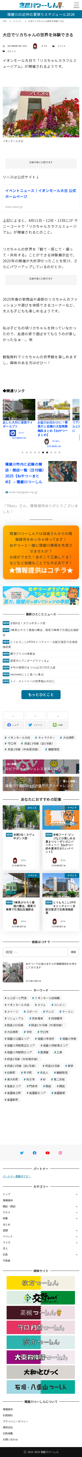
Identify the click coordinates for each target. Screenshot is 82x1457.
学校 (29, 1032)
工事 (59, 1052)
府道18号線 (52, 1066)
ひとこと (12, 51)
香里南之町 (14, 1093)
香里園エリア (37, 1093)
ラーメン (67, 1011)
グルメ (6, 1212)
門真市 (33, 1086)
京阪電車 (37, 1018)
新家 (71, 1066)
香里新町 (12, 1099)
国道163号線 (15, 1025)
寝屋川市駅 (69, 1038)
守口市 (11, 743)
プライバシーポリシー (15, 1421)
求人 (5, 1248)
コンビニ (59, 1005)
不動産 (6, 1260)
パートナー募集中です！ (17, 1176)
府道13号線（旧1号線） (39, 743)
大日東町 (68, 737)
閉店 (48, 1086)
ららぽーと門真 (17, 998)
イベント (61, 46)
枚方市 (30, 1079)
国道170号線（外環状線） (47, 1025)
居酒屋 (44, 1052)
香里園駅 (59, 1093)
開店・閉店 (9, 1206)
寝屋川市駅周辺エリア (21, 1045)
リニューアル (15, 1018)
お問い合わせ (10, 1439)
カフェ (42, 1005)
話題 (5, 1230)
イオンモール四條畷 (47, 998)
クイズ (6, 1242)
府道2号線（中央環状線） (23, 749)
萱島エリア (14, 1086)
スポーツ (32, 1011)
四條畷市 (56, 1018)
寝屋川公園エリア (18, 1038)
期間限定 (53, 749)
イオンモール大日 (18, 737)
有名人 (44, 1072)
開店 (62, 1086)
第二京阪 (59, 1079)
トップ (6, 1194)
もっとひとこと (41, 694)
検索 (73, 952)
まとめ (6, 1224)
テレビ (50, 1011)
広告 (5, 1254)
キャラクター (46, 737)
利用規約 (8, 1415)
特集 (5, 1218)
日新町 (11, 1072)
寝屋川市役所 (46, 1038)
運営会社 (8, 1427)
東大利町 (12, 1079)
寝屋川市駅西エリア (19, 1052)
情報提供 (8, 1200)
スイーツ (12, 1011)
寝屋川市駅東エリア (55, 1045)
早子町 (27, 1072)
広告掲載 (8, 1433)
